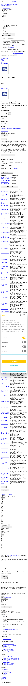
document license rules (12, 568)
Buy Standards (6, 8)
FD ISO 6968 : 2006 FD (4, 439)
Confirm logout (11, 33)
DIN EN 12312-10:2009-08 (4, 267)
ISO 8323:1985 (4, 199)
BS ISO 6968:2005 (5, 386)
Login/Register (8, 35)
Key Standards (6, 648)
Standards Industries (8, 649)
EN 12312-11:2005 (5, 232)
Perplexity (10, 494)
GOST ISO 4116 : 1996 (6, 177)
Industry (4, 487)
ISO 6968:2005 (4, 452)
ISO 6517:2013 (4, 379)
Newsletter (5, 669)
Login (5, 47)
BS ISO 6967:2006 (5, 223)
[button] (3, 498)
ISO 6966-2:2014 (5, 444)
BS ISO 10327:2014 (3, 203)
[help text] (9, 114)
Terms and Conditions (8, 664)
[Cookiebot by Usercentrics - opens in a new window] (20, 315)
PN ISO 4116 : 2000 (5, 180)
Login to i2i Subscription (6, 4)
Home (2, 59)
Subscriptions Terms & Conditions (11, 658)
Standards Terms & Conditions (10, 656)
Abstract (4, 138)
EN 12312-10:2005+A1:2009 (5, 237)
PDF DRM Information (8, 644)
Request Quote (4, 598)
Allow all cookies (14, 361)
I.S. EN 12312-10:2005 (4, 292)
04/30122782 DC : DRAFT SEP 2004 (5, 433)
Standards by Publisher (8, 650)
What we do (6, 671)
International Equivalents (7, 172)
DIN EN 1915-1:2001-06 (4, 278)
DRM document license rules (13, 555)
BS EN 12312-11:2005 (4, 391)
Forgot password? (17, 45)
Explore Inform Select (18, 53)
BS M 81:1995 (4, 259)
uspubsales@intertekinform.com (10, 629)
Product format (4, 525)
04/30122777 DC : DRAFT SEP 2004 (5, 412)
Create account (7, 597)
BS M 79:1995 (4, 309)
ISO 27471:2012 (4, 448)
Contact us (5, 646)
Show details (20, 357)
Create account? (10, 47)
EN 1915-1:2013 (4, 395)
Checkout (5, 578)
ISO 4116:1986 (4, 63)
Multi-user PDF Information (9, 645)
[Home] (6, 5)
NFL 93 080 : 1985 (5, 178)
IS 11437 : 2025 (4, 182)
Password (14, 44)
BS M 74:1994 (4, 248)
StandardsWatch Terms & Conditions (11, 659)
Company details (7, 672)
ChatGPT (4, 494)
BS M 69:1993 (4, 427)
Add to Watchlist (4, 88)
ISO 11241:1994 (4, 424)
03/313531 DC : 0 (5, 468)
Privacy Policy (6, 662)
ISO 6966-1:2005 (5, 209)
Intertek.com (15, 4)
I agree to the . (9, 568)
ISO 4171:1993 (4, 205)
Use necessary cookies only (14, 369)
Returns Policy (6, 660)
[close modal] (4, 28)
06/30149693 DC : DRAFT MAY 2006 (5, 313)
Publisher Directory (7, 651)
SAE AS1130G (4, 262)
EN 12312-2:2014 (5, 241)
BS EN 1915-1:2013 (4, 463)
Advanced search (4, 58)
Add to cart (5, 135)
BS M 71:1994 (4, 377)
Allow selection (14, 365)
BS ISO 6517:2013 (5, 244)
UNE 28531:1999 (5, 183)
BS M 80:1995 (4, 417)
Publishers (3, 60)
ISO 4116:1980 (14, 168)
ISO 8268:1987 (4, 191)
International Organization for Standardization (11, 128)
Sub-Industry (5, 490)
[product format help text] (9, 525)
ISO (1, 62)
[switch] (24, 342)
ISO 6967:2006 (4, 408)
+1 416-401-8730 (13, 1)
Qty (1, 533)
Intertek (5, 673)
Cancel (5, 33)
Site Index (5, 674)
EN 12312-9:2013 (5, 227)
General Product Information (8, 155)
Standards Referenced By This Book (10, 186)
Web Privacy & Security (8, 663)
